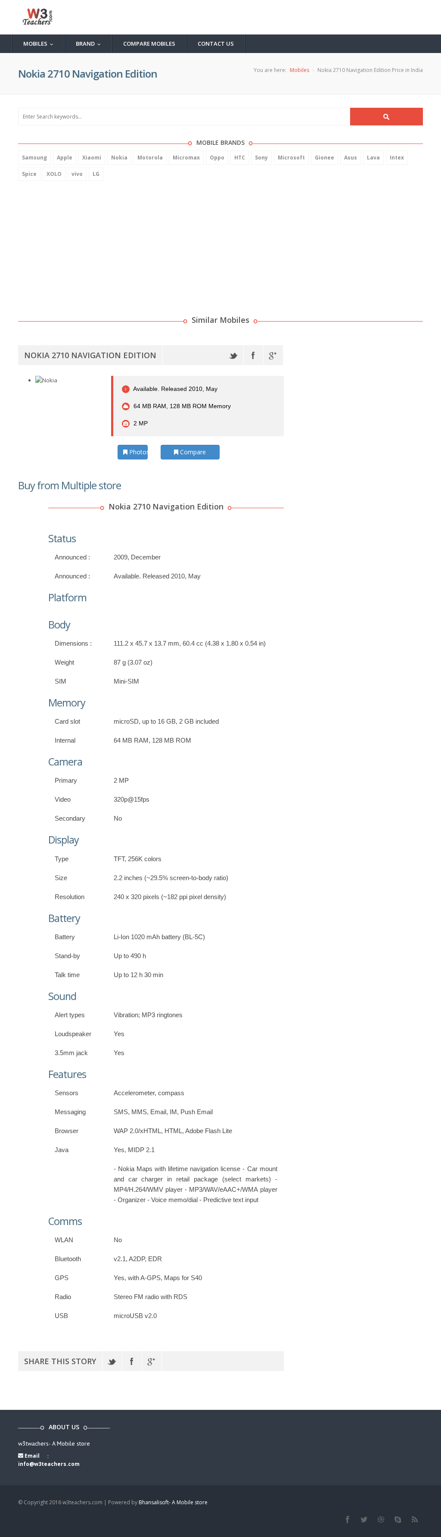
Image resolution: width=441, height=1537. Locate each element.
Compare (192, 452)
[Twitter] (233, 355)
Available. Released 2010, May (174, 388)
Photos (137, 452)
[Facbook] (347, 1519)
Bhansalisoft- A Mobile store (173, 1502)
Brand (90, 43)
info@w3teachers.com (49, 1464)
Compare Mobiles (149, 43)
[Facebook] (253, 355)
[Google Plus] (273, 355)
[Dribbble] (380, 1519)
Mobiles (40, 43)
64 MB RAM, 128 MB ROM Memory (181, 406)
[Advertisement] (82, 243)
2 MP (140, 423)
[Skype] (397, 1519)
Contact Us (216, 43)
